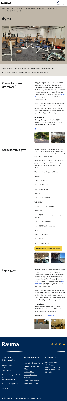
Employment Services (31, 384)
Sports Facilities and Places (47, 8)
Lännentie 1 (38, 129)
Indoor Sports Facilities (10, 11)
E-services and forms (52, 367)
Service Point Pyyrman (31, 381)
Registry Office (29, 372)
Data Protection (36, 398)
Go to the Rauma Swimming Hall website (48, 248)
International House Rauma (33, 363)
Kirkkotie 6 (50, 315)
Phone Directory (51, 363)
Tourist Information (30, 375)
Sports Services (31, 8)
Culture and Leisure (17, 8)
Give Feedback (50, 365)
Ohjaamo (27, 378)
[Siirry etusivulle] (6, 3)
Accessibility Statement (21, 398)
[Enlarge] (46, 134)
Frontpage (5, 8)
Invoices (5, 388)
